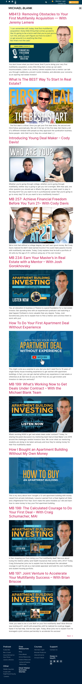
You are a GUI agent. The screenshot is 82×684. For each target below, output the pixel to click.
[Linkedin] (12, 1)
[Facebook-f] (6, 1)
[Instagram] (15, 1)
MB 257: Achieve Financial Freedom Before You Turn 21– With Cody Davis (39, 201)
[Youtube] (15, 3)
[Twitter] (9, 1)
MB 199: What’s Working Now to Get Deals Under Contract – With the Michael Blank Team (38, 388)
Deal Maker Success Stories (24, 670)
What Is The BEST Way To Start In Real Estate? (40, 81)
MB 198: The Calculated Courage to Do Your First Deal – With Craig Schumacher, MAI (40, 512)
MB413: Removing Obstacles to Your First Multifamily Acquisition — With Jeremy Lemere (38, 18)
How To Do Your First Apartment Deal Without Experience (39, 325)
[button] (80, 8)
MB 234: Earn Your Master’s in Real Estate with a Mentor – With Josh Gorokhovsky (37, 262)
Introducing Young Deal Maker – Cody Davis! (39, 140)
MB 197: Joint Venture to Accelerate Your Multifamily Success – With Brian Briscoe (39, 577)
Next (70, 636)
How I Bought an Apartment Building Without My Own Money (38, 451)
